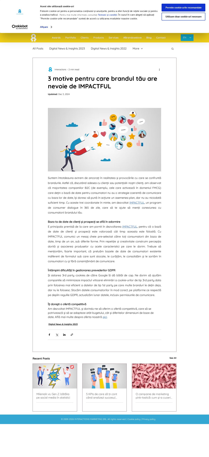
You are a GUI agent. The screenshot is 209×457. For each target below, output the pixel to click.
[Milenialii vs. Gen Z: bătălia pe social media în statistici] (55, 376)
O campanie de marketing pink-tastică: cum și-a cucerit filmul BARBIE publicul (154, 395)
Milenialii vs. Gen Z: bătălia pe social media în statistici (53, 395)
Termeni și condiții (107, 15)
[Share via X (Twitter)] (56, 334)
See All (173, 358)
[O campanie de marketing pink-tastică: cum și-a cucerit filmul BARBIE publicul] (154, 376)
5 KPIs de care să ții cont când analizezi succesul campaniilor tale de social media (102, 395)
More (136, 48)
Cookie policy (134, 419)
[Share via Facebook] (49, 334)
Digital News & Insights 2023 (67, 48)
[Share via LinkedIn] (64, 334)
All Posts (38, 48)
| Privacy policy (148, 419)
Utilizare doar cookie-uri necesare (184, 16)
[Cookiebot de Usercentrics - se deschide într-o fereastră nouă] (19, 27)
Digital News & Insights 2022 (109, 48)
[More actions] (159, 69)
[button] (172, 48)
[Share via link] (71, 334)
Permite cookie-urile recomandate (184, 7)
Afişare (44, 27)
